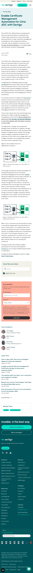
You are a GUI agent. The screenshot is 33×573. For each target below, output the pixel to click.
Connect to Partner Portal (24, 477)
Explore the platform (16, 427)
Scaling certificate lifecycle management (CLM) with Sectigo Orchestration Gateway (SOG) (15, 368)
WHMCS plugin (21, 480)
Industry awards (22, 496)
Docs (24, 1)
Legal (19, 569)
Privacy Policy (21, 312)
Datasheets (4, 510)
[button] (29, 569)
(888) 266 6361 (8, 532)
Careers (20, 493)
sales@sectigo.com (23, 509)
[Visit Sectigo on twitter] (2, 452)
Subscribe (5, 448)
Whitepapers (4, 513)
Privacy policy (12, 564)
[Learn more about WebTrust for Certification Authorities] (6, 542)
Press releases (5, 499)
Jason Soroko (10, 347)
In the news (4, 491)
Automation (15, 410)
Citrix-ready (27, 45)
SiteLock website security (7, 473)
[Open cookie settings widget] (3, 570)
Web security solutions (23, 472)
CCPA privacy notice (23, 567)
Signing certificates (6, 470)
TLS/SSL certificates (6, 462)
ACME (27, 174)
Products (4, 460)
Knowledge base (5, 496)
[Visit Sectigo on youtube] (10, 452)
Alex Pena (9, 342)
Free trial (29, 1)
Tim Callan (9, 331)
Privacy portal (12, 569)
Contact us (4, 249)
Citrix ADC (21, 47)
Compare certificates (6, 465)
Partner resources (22, 474)
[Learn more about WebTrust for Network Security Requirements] (2, 542)
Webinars (3, 524)
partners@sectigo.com (23, 514)
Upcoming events (5, 507)
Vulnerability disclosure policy (8, 567)
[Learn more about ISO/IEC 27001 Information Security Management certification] (31, 542)
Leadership (20, 491)
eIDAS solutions (5, 483)
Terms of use (4, 564)
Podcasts (3, 518)
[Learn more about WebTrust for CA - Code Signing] (22, 542)
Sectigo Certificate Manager (10, 45)
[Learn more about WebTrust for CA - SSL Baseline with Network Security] (18, 542)
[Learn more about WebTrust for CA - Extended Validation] (10, 542)
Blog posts (4, 493)
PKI (5, 126)
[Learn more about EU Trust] (27, 542)
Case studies (4, 504)
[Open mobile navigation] (30, 5)
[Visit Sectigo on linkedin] (6, 452)
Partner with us (21, 462)
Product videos (5, 521)
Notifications (4, 515)
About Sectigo (21, 488)
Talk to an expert (16, 432)
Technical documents (6, 502)
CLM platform (21, 465)
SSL (8, 37)
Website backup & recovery (8, 476)
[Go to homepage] (7, 5)
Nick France (10, 336)
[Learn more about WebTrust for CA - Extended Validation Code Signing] (14, 542)
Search (13, 1)
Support (19, 1)
